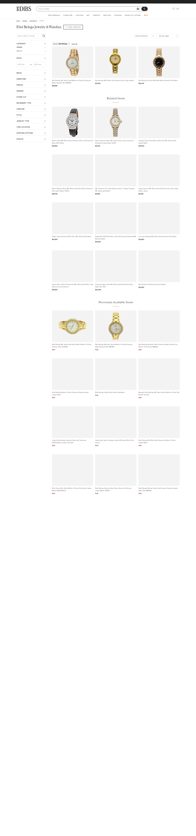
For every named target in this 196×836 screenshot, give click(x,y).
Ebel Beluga (33, 21)
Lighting (79, 15)
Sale (146, 15)
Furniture (68, 15)
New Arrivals (54, 15)
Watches (107, 15)
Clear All (74, 44)
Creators (24, 21)
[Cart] (178, 9)
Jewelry (96, 15)
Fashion (118, 15)
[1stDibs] (23, 8)
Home (18, 21)
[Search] (44, 36)
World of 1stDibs (133, 15)
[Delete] (69, 44)
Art (88, 15)
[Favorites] (174, 9)
